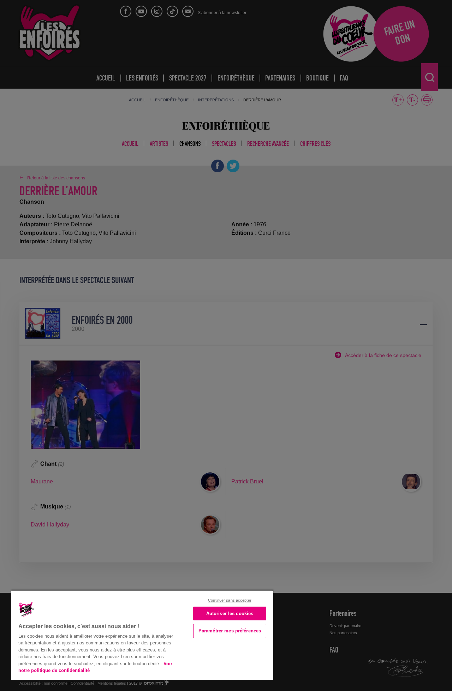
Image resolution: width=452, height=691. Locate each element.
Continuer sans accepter (229, 600)
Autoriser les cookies (230, 613)
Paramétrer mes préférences (229, 630)
